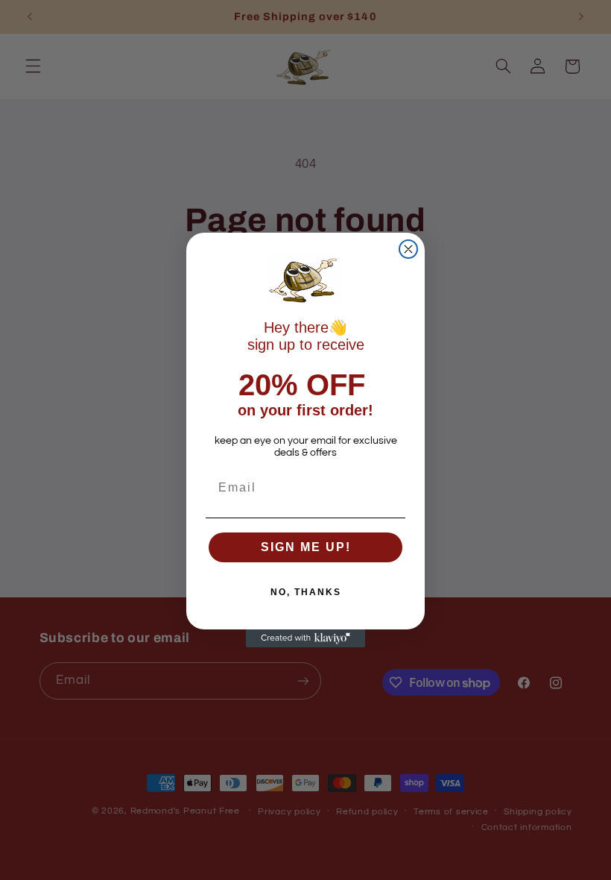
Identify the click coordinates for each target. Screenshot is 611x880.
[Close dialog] (408, 249)
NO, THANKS (305, 592)
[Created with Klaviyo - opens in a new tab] (305, 638)
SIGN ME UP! (306, 547)
